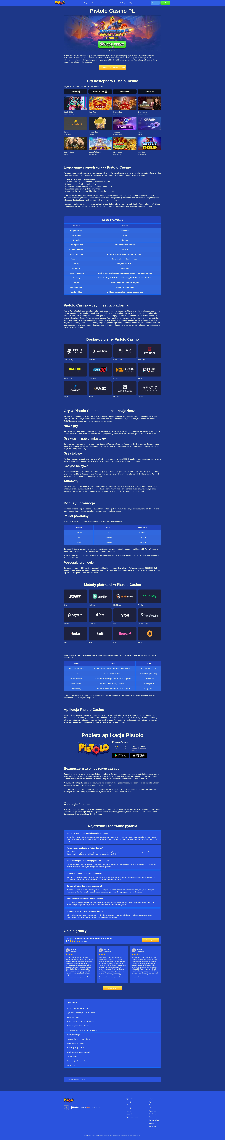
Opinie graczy (71, 1065)
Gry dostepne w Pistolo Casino (77, 1008)
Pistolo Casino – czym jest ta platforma (80, 1021)
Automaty (148, 91)
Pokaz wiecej (112, 988)
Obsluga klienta (72, 1056)
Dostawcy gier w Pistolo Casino (78, 1026)
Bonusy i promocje (73, 1035)
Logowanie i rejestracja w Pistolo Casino (81, 1013)
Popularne (74, 91)
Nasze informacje (73, 1017)
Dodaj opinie (150, 940)
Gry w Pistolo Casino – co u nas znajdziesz (82, 1030)
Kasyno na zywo (98, 91)
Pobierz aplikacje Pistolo (75, 1048)
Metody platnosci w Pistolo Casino (79, 1039)
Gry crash (123, 91)
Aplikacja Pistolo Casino (75, 1043)
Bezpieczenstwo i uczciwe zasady (78, 1052)
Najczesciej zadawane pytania (77, 1061)
